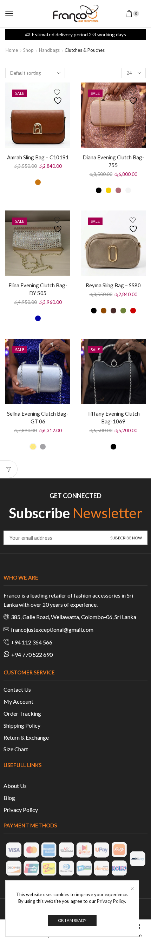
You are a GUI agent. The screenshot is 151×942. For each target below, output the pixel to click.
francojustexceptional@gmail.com (52, 629)
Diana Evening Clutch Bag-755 (113, 161)
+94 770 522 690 (32, 654)
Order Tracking (22, 713)
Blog (9, 797)
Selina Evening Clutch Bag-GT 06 (37, 417)
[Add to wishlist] (58, 97)
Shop (28, 50)
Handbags (49, 50)
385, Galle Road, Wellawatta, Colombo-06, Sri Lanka (73, 616)
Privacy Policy (21, 809)
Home (12, 50)
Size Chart (16, 749)
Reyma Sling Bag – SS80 (113, 285)
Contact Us (17, 689)
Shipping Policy (22, 725)
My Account (18, 701)
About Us (15, 785)
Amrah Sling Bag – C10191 (38, 157)
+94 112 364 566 (31, 642)
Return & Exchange (26, 737)
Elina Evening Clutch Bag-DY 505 (37, 289)
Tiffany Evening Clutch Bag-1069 (113, 417)
